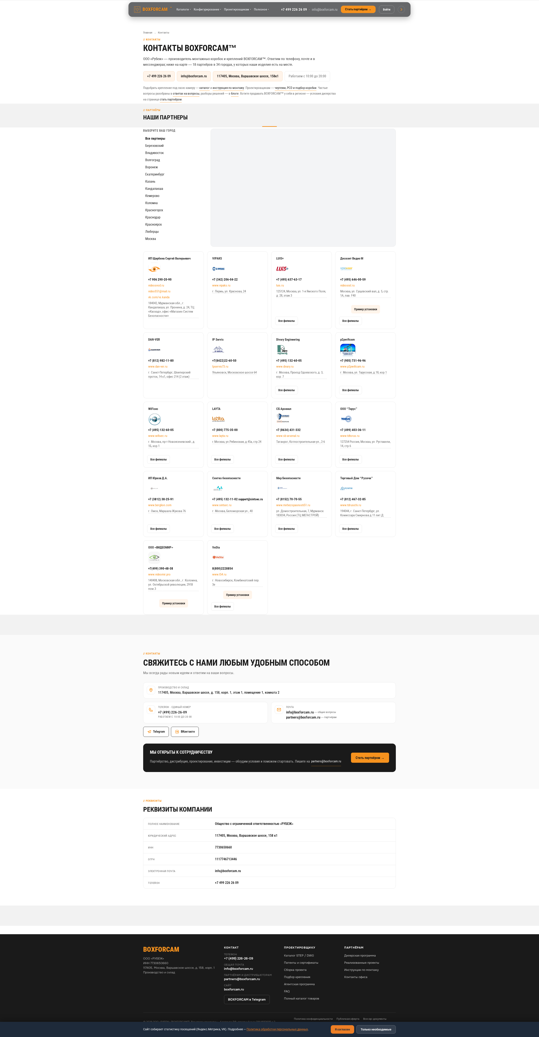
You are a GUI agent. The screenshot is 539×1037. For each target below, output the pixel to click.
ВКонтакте (188, 731)
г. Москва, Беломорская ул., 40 (232, 511)
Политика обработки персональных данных (277, 1029)
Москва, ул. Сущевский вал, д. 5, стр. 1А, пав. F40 (364, 293)
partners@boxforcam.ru (311, 717)
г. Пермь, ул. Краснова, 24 (229, 291)
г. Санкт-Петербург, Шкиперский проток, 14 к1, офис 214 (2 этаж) (169, 375)
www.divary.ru (285, 366)
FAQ (287, 991)
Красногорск (154, 210)
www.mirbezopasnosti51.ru (293, 505)
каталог (204, 88)
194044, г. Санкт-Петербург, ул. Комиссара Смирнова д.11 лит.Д (361, 513)
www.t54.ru (219, 574)
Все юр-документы (374, 1019)
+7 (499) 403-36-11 (353, 430)
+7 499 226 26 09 (294, 9)
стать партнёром (171, 99)
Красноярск (153, 224)
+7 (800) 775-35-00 (225, 430)
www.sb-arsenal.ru (287, 436)
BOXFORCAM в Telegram (247, 999)
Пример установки (365, 309)
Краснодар (152, 217)
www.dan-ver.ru (157, 366)
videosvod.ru (156, 285)
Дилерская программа (360, 955)
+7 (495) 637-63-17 (289, 279)
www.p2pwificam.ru (352, 366)
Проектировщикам (237, 9)
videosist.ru (347, 285)
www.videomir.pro (159, 574)
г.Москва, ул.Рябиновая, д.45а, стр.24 (236, 442)
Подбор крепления (297, 977)
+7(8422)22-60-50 (224, 361)
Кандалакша (154, 189)
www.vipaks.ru (221, 285)
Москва (150, 239)
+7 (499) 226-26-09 (172, 712)
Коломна (151, 203)
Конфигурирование (207, 9)
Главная (147, 32)
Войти (386, 9)
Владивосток (154, 153)
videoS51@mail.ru (159, 291)
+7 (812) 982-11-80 (161, 361)
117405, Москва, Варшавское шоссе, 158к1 (248, 76)
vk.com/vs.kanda (158, 297)
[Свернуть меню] (401, 9)
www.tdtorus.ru (349, 436)
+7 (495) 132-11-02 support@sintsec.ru (237, 499)
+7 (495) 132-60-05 (289, 361)
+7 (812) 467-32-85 (353, 499)
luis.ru (280, 285)
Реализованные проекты (361, 963)
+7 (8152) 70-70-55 (289, 499)
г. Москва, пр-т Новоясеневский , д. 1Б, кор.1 (171, 444)
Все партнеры (155, 138)
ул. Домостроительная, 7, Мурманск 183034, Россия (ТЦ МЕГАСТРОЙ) (300, 513)
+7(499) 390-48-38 (160, 568)
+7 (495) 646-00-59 (353, 279)
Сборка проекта (295, 970)
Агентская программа (299, 984)
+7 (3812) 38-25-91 (161, 499)
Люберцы (152, 232)
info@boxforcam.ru (325, 10)
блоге (235, 93)
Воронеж (151, 167)
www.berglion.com (159, 505)
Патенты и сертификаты (301, 963)
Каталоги (183, 9)
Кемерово (152, 196)
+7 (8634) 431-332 (288, 430)
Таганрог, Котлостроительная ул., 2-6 (300, 442)
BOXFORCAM (157, 9)
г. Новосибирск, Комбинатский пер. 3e (235, 582)
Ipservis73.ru (220, 366)
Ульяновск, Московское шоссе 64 (234, 372)
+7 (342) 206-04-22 (225, 279)
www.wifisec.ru (157, 436)
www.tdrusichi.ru (350, 505)
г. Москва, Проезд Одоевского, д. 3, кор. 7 (299, 375)
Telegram (159, 731)
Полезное (261, 9)
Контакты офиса (355, 977)
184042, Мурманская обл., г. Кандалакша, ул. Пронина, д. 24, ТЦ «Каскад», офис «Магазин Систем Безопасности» (171, 309)
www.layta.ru (220, 436)
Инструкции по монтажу (361, 970)
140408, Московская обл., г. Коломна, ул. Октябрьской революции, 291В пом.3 (172, 584)
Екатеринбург (154, 174)
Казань (150, 181)
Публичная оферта (347, 1019)
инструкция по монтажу (228, 88)
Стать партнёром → (358, 9)
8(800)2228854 (222, 568)
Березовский (154, 146)
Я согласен (342, 1029)
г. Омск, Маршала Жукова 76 (167, 511)
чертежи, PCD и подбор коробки (295, 88)
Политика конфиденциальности (313, 1019)
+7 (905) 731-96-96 (353, 361)
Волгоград (152, 160)
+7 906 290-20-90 (160, 279)
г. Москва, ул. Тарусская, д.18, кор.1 (363, 372)
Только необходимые (376, 1029)
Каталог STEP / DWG (299, 955)
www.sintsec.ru (221, 505)
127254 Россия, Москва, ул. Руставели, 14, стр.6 (365, 444)
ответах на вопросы (186, 93)
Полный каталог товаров (301, 998)
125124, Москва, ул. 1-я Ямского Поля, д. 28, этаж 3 (301, 293)
